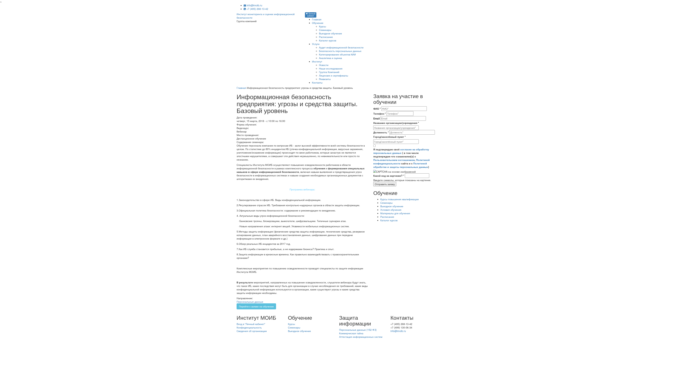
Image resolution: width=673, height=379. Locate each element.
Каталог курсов (327, 40)
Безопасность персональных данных (340, 51)
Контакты (317, 82)
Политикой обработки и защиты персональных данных (400, 165)
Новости (323, 65)
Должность (381, 132)
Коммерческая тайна (351, 333)
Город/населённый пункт (389, 136)
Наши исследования (330, 68)
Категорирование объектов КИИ (337, 54)
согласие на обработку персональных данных (401, 151)
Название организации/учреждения (396, 123)
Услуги (315, 44)
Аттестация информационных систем (360, 336)
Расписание (326, 37)
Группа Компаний (329, 72)
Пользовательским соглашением (394, 160)
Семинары (325, 30)
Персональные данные (250, 301)
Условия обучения (390, 209)
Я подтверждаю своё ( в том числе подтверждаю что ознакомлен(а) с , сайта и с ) (401, 158)
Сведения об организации (252, 331)
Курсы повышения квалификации (399, 199)
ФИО (377, 108)
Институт (317, 61)
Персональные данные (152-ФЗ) (358, 329)
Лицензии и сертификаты (333, 75)
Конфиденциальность (249, 327)
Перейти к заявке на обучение (256, 306)
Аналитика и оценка (330, 58)
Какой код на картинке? (388, 175)
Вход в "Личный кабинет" (251, 324)
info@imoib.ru (254, 5)
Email (376, 118)
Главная (316, 19)
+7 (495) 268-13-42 (257, 9)
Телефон (379, 113)
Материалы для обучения (395, 213)
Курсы (322, 26)
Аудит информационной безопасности (341, 47)
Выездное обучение (330, 33)
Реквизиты (325, 79)
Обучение (317, 23)
